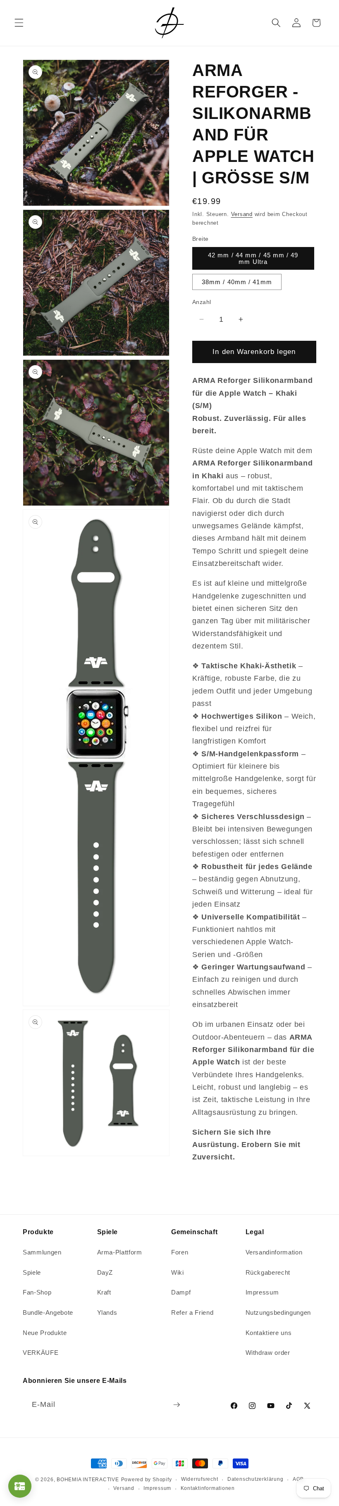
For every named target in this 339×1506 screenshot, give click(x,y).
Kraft (104, 1292)
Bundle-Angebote (48, 1312)
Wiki (177, 1272)
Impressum (262, 1292)
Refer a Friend (192, 1312)
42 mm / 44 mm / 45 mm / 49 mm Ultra (253, 258)
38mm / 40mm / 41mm (237, 281)
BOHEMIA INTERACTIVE (88, 1479)
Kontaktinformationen (208, 1488)
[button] (19, 23)
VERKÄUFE (40, 1352)
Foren (179, 1252)
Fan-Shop (37, 1292)
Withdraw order (268, 1352)
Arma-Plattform (119, 1252)
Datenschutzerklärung (255, 1479)
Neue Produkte (45, 1332)
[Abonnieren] (176, 1404)
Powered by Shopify (146, 1479)
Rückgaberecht (268, 1272)
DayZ (105, 1272)
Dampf (181, 1292)
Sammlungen (42, 1252)
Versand (242, 214)
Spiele (32, 1272)
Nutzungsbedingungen (278, 1312)
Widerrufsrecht (199, 1479)
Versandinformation (274, 1252)
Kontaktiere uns (269, 1332)
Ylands (107, 1312)
